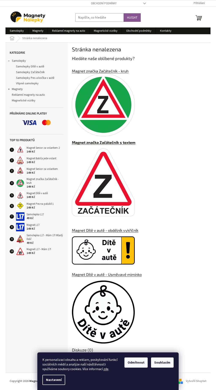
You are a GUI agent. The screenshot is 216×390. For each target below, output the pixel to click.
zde (105, 369)
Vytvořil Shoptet (196, 381)
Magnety (17, 89)
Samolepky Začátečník (30, 72)
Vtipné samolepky (27, 83)
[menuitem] (16, 30)
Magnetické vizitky (23, 100)
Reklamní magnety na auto (28, 95)
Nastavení (54, 380)
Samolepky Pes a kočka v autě (35, 78)
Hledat (132, 17)
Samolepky (19, 61)
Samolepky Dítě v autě (30, 66)
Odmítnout (136, 362)
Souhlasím (162, 362)
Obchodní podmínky (104, 3)
